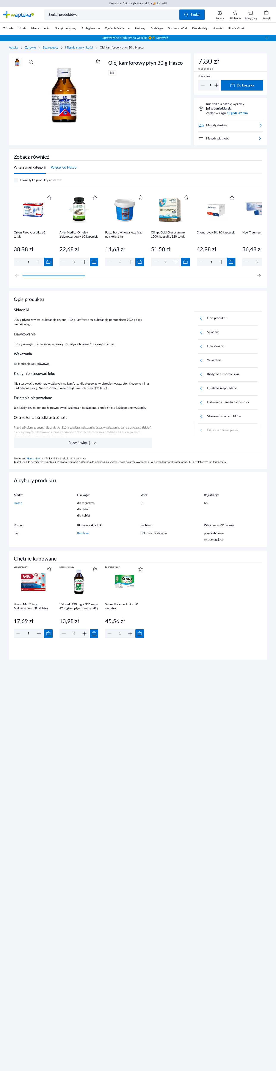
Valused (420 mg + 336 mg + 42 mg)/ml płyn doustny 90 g (79, 606)
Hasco (18, 503)
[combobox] (112, 14)
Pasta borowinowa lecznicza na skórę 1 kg (123, 234)
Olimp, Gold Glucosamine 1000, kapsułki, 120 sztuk (168, 234)
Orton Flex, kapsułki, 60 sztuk (29, 234)
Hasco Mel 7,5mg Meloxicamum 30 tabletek (31, 606)
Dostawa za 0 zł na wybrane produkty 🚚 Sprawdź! (138, 3)
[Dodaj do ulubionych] (97, 61)
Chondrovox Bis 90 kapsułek (216, 232)
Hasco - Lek (34, 458)
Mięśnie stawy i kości (79, 47)
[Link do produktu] (33, 230)
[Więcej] (259, 138)
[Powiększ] (31, 62)
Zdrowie (30, 47)
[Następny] (258, 275)
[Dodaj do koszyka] (48, 262)
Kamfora (83, 533)
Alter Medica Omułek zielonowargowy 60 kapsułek (79, 234)
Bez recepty (50, 47)
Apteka (13, 47)
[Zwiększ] (216, 85)
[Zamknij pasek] (266, 38)
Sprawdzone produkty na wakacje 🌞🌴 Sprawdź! (135, 37)
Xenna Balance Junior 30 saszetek (121, 606)
